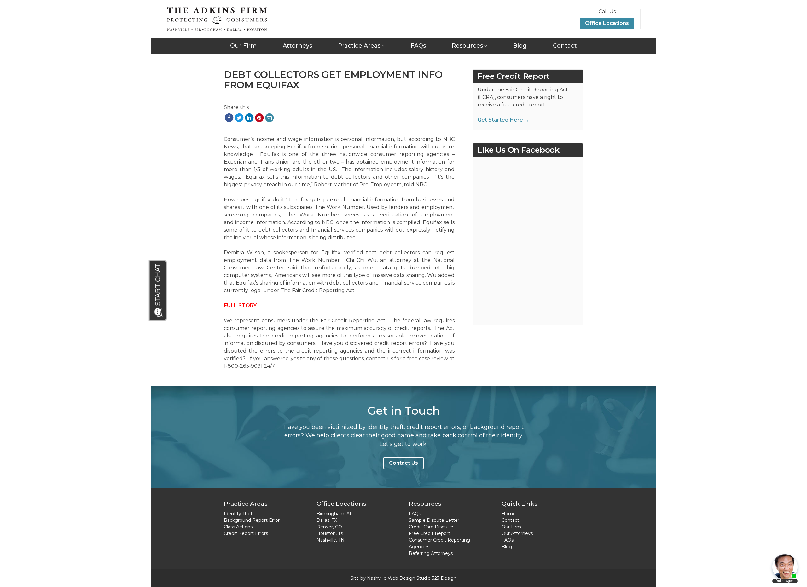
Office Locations (607, 23)
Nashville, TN (330, 540)
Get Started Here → (503, 120)
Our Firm (243, 45)
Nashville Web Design (391, 578)
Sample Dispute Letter (434, 520)
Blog (520, 45)
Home (509, 513)
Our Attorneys (517, 533)
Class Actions (238, 527)
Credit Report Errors (246, 533)
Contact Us (403, 463)
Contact (565, 45)
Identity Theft (239, 513)
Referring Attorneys (431, 553)
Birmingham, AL (334, 513)
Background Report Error (252, 520)
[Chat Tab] (158, 290)
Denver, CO (329, 527)
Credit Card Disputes (431, 527)
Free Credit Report (429, 533)
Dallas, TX (326, 520)
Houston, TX (329, 533)
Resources (467, 45)
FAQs (418, 45)
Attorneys (297, 45)
